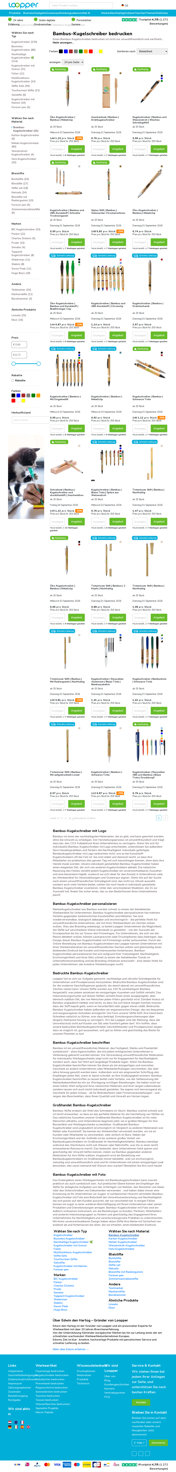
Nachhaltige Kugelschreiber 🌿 (73, 1242)
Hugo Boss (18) (21, 273)
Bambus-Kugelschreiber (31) (25, 129)
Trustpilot (149, 19)
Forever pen (61, 1269)
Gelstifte (59, 1263)
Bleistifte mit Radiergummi (126, 1272)
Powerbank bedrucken (50, 1383)
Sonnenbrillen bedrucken (51, 1392)
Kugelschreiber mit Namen (70, 1266)
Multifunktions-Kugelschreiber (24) (24, 79)
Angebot (76, 149)
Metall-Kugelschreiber (123, 1242)
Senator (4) (18, 247)
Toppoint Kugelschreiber (69, 1296)
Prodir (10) (18, 243)
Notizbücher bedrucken (50, 1379)
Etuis (112, 1308)
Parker (58, 1282)
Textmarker (116, 1288)
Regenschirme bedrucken (52, 1388)
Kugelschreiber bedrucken (52, 1375)
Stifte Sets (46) (21, 86)
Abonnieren (158, 1443)
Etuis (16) (17, 320)
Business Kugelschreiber (69, 1239)
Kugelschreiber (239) (24, 42)
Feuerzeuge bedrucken (50, 1371)
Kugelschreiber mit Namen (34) (23, 101)
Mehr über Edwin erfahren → (71, 1349)
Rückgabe (14, 1400)
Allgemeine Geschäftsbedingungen (23, 1373)
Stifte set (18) (20, 188)
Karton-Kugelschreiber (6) (25, 137)
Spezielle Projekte (47, 1408)
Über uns (110, 1376)
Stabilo (58, 1303)
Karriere (109, 1389)
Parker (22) (18, 234)
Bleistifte (114, 1262)
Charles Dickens (64, 1286)
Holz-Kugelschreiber (121, 1249)
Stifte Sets (60, 1256)
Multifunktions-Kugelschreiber (73, 1252)
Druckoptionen (86, 1371)
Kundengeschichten (116, 1384)
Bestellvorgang (18, 1396)
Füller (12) (18, 73)
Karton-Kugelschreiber (123, 1239)
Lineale (113, 1304)
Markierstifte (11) (22, 294)
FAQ (107, 1397)
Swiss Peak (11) (21, 268)
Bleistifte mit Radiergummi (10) (22, 198)
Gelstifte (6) (19, 95)
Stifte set (114, 1265)
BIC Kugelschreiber (66, 1279)
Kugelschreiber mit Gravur (70, 1245)
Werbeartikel (46, 1365)
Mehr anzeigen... (63, 43)
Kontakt (141, 1402)
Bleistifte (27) (20, 183)
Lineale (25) (19, 315)
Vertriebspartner (114, 1393)
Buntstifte (115, 1258)
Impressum (15, 1383)
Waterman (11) (21, 259)
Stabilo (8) (18, 264)
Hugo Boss (60, 1310)
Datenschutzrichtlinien (22, 1379)
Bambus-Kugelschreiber (124, 1235)
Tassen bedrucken (47, 1400)
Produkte (82, 1379)
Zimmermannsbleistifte (123, 1279)
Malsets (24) (19, 192)
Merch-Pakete (44, 1412)
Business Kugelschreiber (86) (24, 48)
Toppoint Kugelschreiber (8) (23, 253)
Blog (107, 1380)
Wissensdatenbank (92, 1365)
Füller (57, 1249)
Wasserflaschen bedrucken (53, 1404)
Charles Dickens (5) (23, 238)
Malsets (114, 1268)
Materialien (84, 1375)
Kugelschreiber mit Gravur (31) (23, 67)
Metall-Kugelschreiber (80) (25, 144)
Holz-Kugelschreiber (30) (24, 160)
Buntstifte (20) (20, 179)
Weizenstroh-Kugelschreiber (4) (23, 152)
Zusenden (14, 1392)
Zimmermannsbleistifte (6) (26, 211)
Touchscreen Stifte (65, 1259)
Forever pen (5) (21, 107)
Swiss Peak (61, 1306)
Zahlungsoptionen (19, 1388)
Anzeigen (57, 149)
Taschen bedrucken (48, 1396)
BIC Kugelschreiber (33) (26, 229)
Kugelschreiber (63, 1235)
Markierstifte (117, 1291)
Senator (59, 1292)
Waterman (60, 1299)
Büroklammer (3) (22, 298)
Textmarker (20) (21, 289)
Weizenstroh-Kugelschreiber (127, 1245)
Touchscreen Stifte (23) (26, 90)
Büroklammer (117, 1295)
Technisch (83, 1383)
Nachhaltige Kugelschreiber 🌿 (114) (23, 58)
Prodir (57, 1289)
